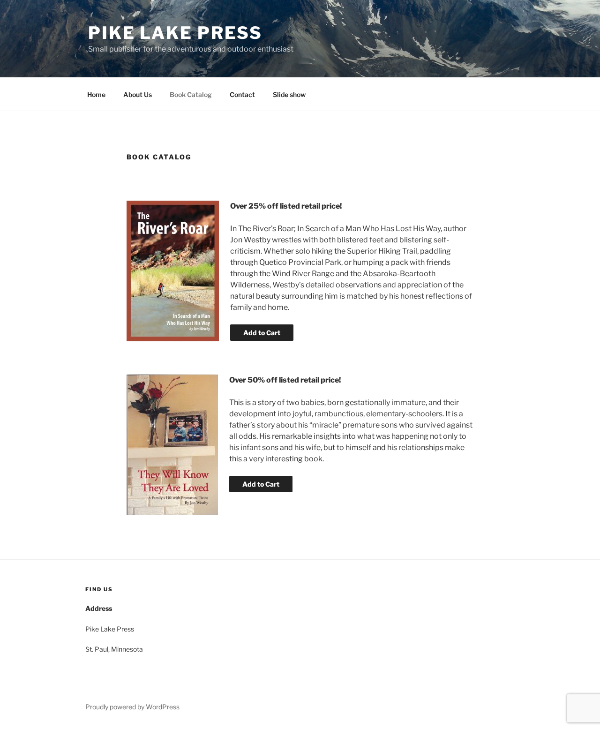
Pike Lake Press (175, 33)
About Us (137, 94)
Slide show (289, 94)
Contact (242, 94)
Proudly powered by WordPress (132, 707)
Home (96, 94)
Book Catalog (191, 94)
